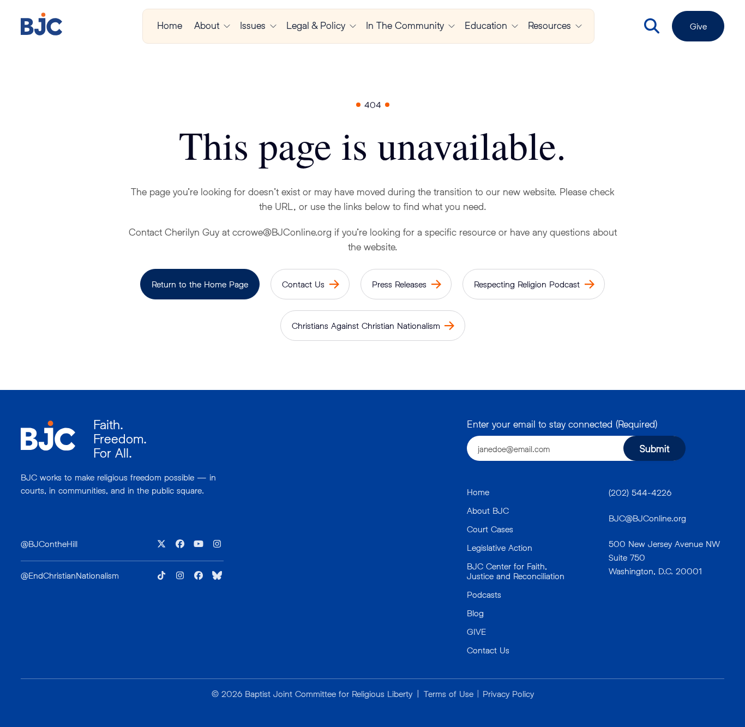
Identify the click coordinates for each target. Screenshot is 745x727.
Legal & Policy (315, 25)
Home (169, 25)
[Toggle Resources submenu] (578, 26)
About (206, 25)
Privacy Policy (508, 693)
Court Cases (490, 529)
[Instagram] (217, 543)
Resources (549, 25)
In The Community (405, 25)
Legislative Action (499, 547)
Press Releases (399, 284)
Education (486, 25)
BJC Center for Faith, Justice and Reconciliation (515, 571)
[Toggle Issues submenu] (273, 26)
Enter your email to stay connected (562, 424)
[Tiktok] (161, 575)
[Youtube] (198, 543)
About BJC (488, 510)
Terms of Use (448, 693)
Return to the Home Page (200, 284)
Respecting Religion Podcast (527, 284)
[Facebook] (180, 543)
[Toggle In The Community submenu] (451, 26)
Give (698, 26)
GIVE (476, 631)
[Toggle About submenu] (227, 26)
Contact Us (303, 284)
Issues (253, 25)
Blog (475, 613)
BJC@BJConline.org (647, 518)
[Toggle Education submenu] (514, 26)
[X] (161, 543)
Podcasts (484, 594)
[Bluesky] (217, 575)
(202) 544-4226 (640, 492)
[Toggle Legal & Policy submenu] (353, 26)
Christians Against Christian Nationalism (366, 325)
